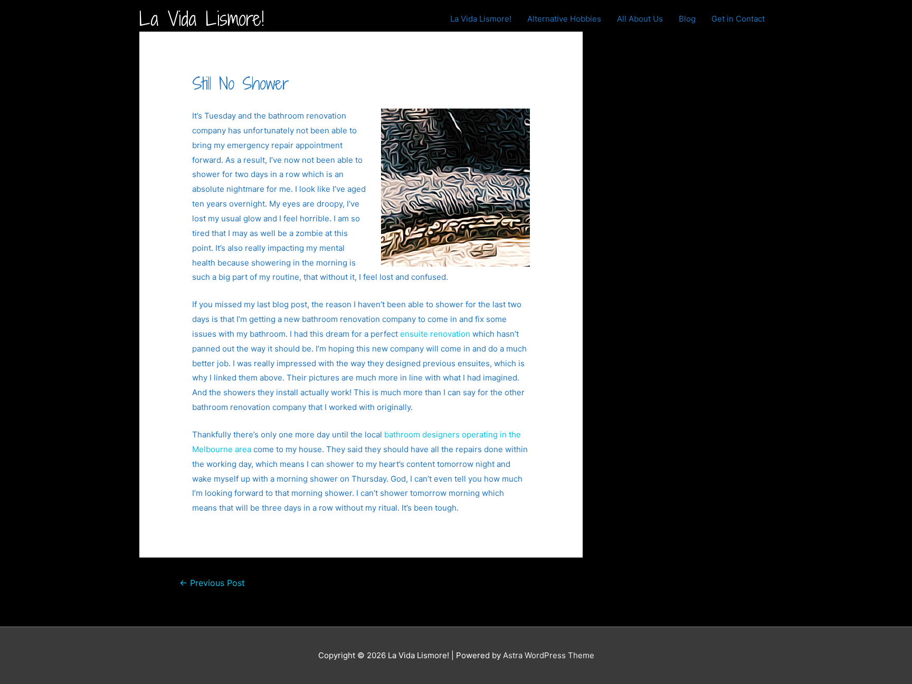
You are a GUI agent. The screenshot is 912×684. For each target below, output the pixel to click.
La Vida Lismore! (201, 18)
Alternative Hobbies (564, 19)
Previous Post (212, 583)
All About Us (640, 19)
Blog (687, 19)
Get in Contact (738, 19)
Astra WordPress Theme (548, 655)
